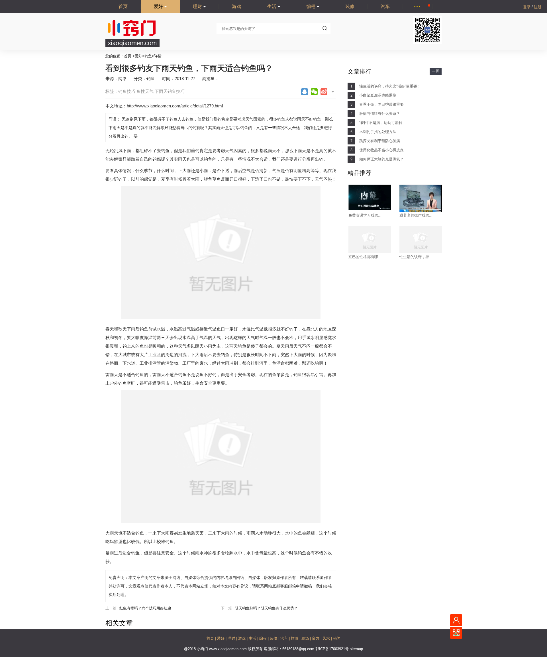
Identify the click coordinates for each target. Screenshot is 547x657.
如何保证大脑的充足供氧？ (381, 159)
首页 (123, 6)
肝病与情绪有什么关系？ (379, 113)
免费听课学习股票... (364, 215)
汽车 (385, 6)
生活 (271, 6)
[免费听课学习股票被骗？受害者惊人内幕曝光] (369, 209)
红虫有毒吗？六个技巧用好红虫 (145, 608)
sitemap (356, 649)
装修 (349, 6)
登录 (527, 7)
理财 (197, 6)
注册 (537, 7)
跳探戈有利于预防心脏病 (379, 141)
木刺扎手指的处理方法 (377, 132)
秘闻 (336, 638)
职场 (305, 638)
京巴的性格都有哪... (364, 257)
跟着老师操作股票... (415, 215)
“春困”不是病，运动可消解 (380, 123)
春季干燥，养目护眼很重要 (381, 104)
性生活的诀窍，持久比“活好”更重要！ (390, 86)
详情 (158, 56)
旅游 (295, 638)
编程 (310, 6)
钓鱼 (148, 56)
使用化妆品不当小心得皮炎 (381, 150)
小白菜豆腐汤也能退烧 (377, 95)
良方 (316, 638)
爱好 (158, 6)
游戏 (236, 6)
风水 (327, 638)
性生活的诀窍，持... (415, 257)
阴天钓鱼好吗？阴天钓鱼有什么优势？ (266, 608)
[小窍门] (132, 46)
